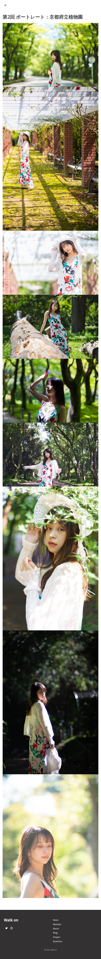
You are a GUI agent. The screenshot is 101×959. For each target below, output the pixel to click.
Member (57, 924)
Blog (55, 932)
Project (56, 937)
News (55, 919)
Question (57, 941)
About (56, 928)
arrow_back (5, 5)
